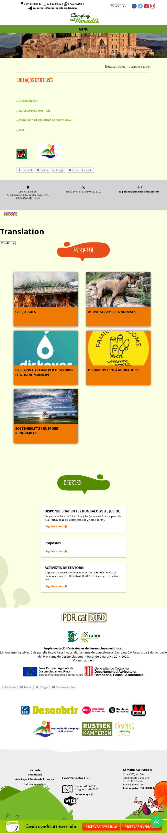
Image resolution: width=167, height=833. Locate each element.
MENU (83, 29)
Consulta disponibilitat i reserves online (50, 827)
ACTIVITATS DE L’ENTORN (64, 567)
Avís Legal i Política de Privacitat (35, 779)
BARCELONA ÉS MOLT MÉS (35, 110)
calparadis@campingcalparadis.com (139, 191)
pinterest (152, 6)
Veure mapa (82, 794)
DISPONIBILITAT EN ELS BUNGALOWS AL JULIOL (82, 511)
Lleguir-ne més (54, 526)
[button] (157, 822)
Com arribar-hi (32, 3)
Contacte (35, 770)
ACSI (21, 130)
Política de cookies (35, 784)
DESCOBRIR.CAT (28, 101)
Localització (35, 774)
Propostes (53, 543)
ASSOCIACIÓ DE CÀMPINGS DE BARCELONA (45, 120)
